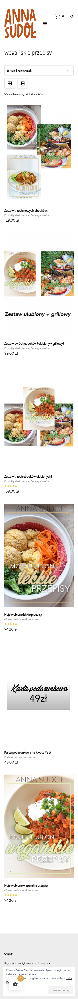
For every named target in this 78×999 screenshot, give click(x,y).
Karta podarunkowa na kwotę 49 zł (27, 752)
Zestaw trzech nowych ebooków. (26, 210)
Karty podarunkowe (25, 757)
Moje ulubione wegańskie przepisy (26, 885)
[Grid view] (10, 80)
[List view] (23, 80)
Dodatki (8, 757)
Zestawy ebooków (40, 215)
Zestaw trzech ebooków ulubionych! (28, 476)
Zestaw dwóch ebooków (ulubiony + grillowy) (34, 343)
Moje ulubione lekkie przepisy (23, 614)
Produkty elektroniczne (16, 215)
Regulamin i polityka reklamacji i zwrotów (27, 963)
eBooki (8, 619)
